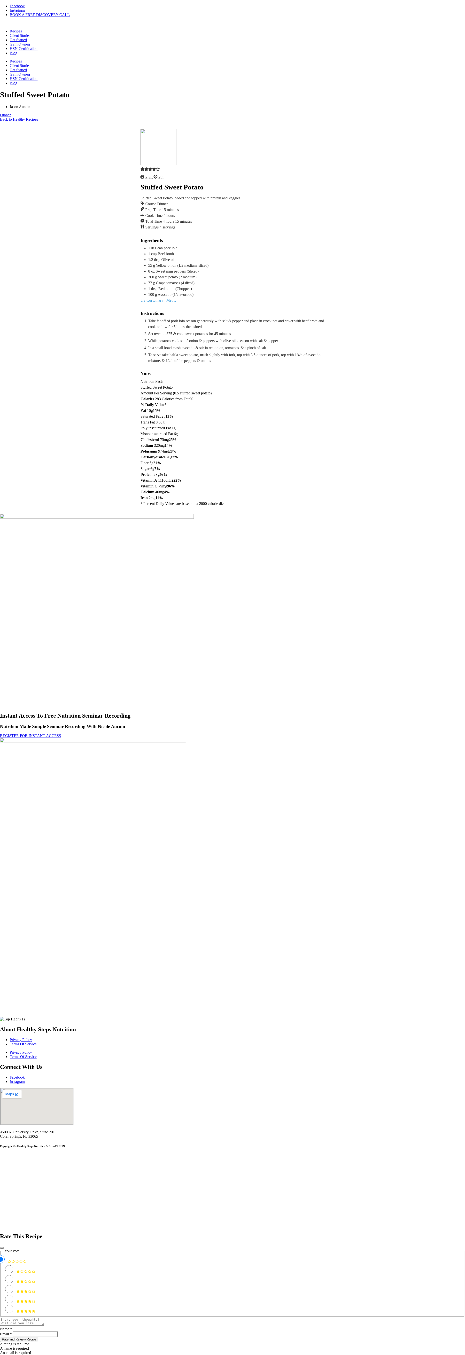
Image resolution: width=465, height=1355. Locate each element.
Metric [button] (171, 300)
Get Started (18, 40)
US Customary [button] (151, 300)
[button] (142, 170)
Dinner (5, 115)
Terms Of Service (23, 1044)
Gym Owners (20, 44)
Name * (6, 1329)
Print (148, 177)
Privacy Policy (21, 1040)
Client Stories (20, 35)
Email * (6, 1334)
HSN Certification (24, 49)
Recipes (16, 31)
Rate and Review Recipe (19, 1339)
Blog (13, 53)
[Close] (2, 1248)
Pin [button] (160, 177)
